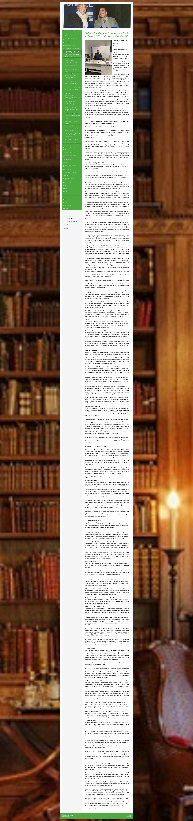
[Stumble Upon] (72, 221)
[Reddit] (76, 218)
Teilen (66, 228)
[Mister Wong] (69, 221)
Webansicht (128, 816)
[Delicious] (72, 218)
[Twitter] (69, 218)
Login (130, 815)
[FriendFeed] (67, 224)
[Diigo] (76, 221)
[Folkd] (67, 221)
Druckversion (66, 815)
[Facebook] (67, 218)
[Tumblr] (74, 221)
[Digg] (74, 218)
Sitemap (71, 815)
